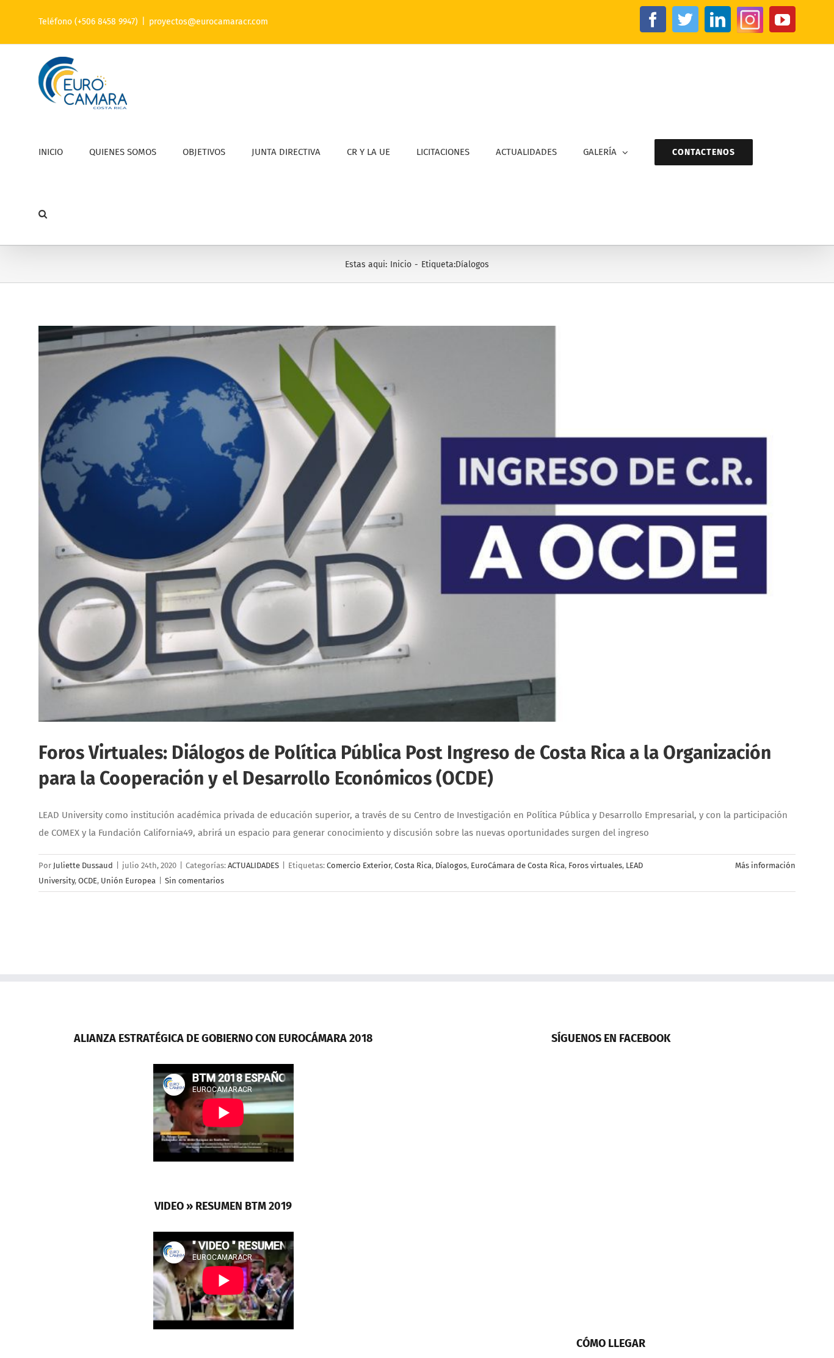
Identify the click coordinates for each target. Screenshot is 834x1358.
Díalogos (451, 865)
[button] (42, 214)
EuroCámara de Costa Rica (518, 865)
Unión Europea (128, 880)
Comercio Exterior (359, 865)
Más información (765, 865)
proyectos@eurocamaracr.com (208, 21)
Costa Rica (413, 865)
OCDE (87, 880)
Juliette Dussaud (83, 865)
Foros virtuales (595, 865)
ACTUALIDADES (253, 865)
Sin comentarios (194, 880)
